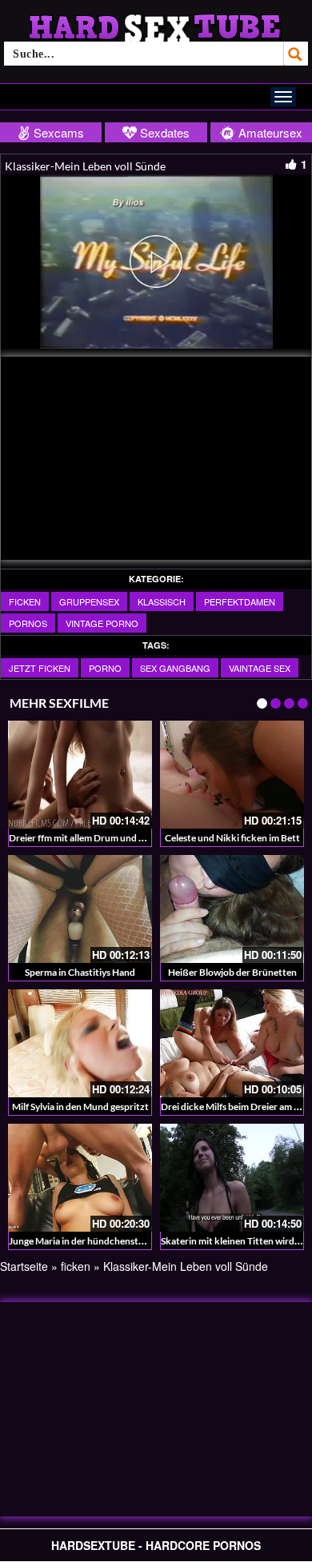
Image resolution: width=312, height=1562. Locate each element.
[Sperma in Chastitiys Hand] (80, 909)
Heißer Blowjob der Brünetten (232, 972)
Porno (105, 667)
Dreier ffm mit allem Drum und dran (83, 838)
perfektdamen (239, 601)
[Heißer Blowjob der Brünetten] (232, 909)
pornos (28, 623)
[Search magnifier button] (296, 54)
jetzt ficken (39, 667)
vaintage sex (259, 667)
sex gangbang (175, 667)
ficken (25, 601)
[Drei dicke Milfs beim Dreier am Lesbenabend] (232, 1043)
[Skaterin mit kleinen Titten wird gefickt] (232, 1178)
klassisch (162, 601)
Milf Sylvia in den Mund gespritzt (80, 1107)
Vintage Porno (102, 623)
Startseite (24, 1266)
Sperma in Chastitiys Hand (80, 972)
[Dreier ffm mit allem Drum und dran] (80, 775)
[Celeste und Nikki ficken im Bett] (232, 775)
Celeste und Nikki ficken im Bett (232, 838)
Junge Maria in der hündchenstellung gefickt (102, 1241)
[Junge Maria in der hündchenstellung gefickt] (80, 1178)
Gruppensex (89, 601)
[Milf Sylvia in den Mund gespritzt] (80, 1043)
